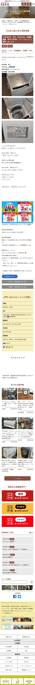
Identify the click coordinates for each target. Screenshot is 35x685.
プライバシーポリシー (26, 665)
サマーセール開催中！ (9, 541)
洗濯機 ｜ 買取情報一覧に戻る (17, 287)
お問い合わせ (8, 670)
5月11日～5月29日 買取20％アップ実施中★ (16, 565)
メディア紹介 (8, 661)
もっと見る (17, 478)
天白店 (16, 20)
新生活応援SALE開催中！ (10, 573)
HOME (3, 20)
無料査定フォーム (26, 670)
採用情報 (26, 657)
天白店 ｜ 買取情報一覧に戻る (17, 281)
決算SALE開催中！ (8, 557)
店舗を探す (9, 20)
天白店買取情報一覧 (24, 20)
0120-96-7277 (7, 324)
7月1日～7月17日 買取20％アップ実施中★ (15, 549)
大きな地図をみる (12, 377)
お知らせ (26, 661)
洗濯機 (4, 46)
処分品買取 (9, 646)
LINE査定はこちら (9, 276)
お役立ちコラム (9, 665)
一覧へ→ (30, 532)
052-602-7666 (16, 324)
